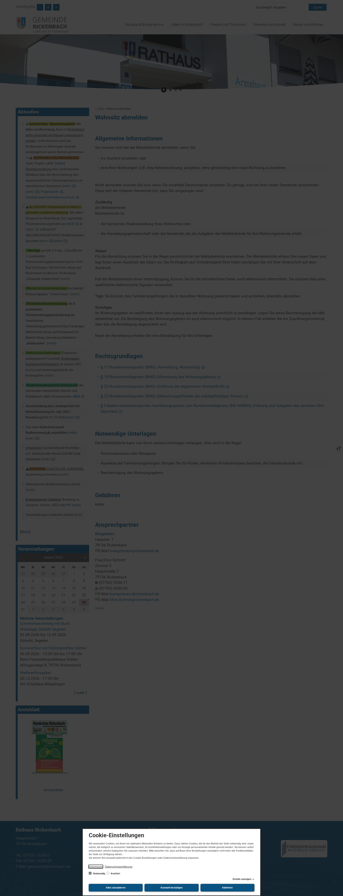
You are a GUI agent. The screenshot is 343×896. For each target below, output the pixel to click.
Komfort (115, 873)
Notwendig (99, 873)
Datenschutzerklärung (118, 866)
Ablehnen (227, 887)
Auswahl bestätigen (171, 887)
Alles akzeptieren (115, 887)
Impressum (96, 866)
